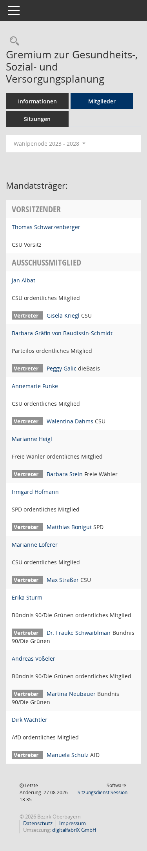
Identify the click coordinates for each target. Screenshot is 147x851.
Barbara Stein (65, 474)
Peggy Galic (61, 368)
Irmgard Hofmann (35, 491)
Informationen (37, 101)
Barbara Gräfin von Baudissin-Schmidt (62, 333)
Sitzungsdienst (102, 792)
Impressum (72, 823)
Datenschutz (38, 823)
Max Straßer (63, 580)
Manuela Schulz (68, 755)
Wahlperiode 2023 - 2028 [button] (47, 143)
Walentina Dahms (70, 421)
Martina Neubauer (71, 693)
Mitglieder (102, 101)
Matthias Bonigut (69, 527)
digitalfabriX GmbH (74, 829)
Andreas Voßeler (33, 658)
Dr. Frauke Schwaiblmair (79, 632)
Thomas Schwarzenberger (46, 227)
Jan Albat (23, 280)
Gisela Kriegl (63, 315)
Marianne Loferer (35, 544)
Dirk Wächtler (29, 719)
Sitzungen (37, 119)
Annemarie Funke (35, 386)
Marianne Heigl (32, 439)
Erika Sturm (27, 597)
